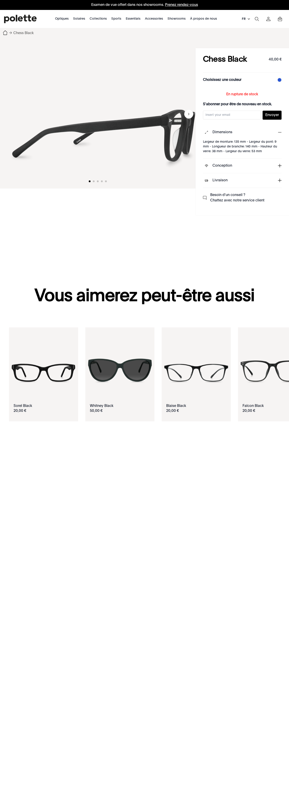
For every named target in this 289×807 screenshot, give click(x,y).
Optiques (62, 18)
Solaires (79, 18)
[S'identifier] (268, 19)
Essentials (133, 18)
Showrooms (177, 18)
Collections (98, 18)
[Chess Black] (104, 114)
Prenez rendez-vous (181, 5)
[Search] (256, 19)
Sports (116, 18)
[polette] (20, 18)
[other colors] (278, 80)
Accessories (154, 18)
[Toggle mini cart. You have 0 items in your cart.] (280, 19)
